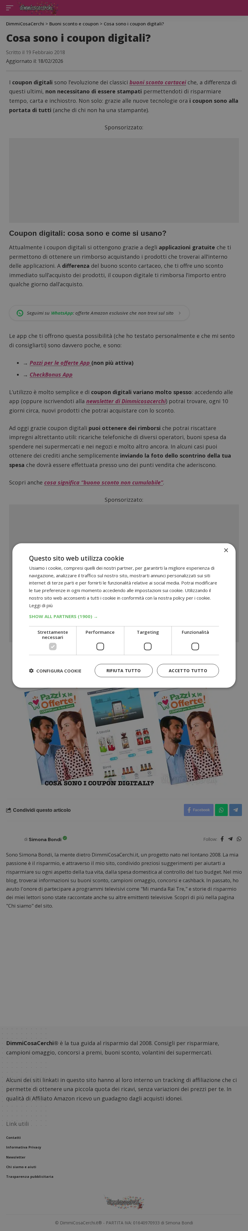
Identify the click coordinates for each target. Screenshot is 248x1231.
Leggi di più (41, 605)
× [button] (226, 550)
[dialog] (124, 615)
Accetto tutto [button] (188, 670)
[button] (124, 616)
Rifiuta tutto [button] (123, 670)
